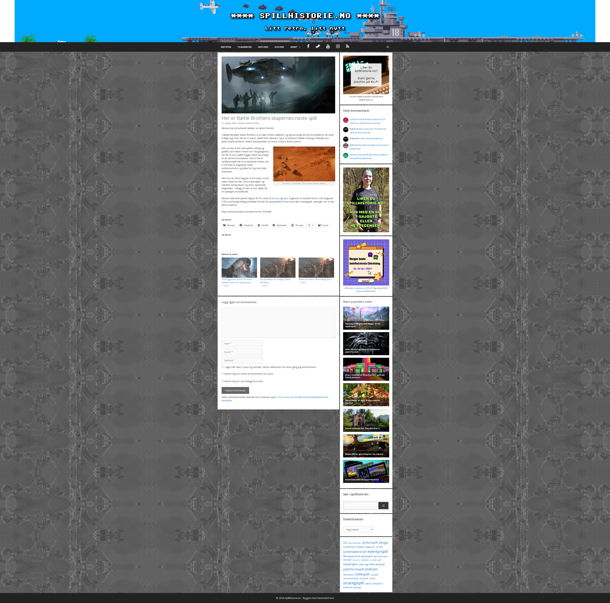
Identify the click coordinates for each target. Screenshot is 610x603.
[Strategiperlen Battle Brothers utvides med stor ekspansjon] (239, 268)
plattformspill (353, 569)
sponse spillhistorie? (366, 291)
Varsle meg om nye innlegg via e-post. (243, 381)
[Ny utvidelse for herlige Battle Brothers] (278, 268)
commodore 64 (354, 551)
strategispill (353, 583)
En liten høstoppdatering (370, 138)
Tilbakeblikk (244, 46)
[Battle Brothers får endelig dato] (316, 268)
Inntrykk (226, 46)
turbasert (377, 583)
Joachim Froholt (252, 123)
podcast (371, 569)
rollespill (362, 574)
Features (263, 46)
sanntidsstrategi (350, 578)
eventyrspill (377, 551)
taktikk (368, 583)
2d (345, 542)
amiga (383, 542)
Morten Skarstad (358, 154)
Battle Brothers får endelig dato (315, 279)
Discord (279, 46)
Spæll (372, 578)
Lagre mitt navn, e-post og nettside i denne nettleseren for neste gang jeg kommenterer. (270, 367)
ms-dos (356, 559)
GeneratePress (325, 598)
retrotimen (348, 574)
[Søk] (383, 505)
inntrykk (347, 559)
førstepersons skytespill (357, 556)
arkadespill (349, 546)
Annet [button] (294, 46)
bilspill (360, 546)
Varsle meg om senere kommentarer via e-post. (249, 373)
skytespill (363, 578)
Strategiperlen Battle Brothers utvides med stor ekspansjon (237, 281)
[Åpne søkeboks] (387, 47)
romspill (374, 574)
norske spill (375, 560)
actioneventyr (354, 543)
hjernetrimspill (380, 556)
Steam (276, 198)
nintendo (365, 560)
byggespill (369, 546)
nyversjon (350, 564)
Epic (285, 198)
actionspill (369, 542)
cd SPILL (379, 546)
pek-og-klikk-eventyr (372, 564)
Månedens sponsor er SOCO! (359, 288)
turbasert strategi (352, 587)
